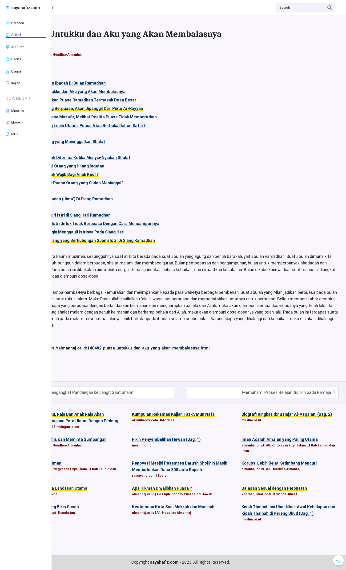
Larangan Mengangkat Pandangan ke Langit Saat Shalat (81, 392)
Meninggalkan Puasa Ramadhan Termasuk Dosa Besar (84, 100)
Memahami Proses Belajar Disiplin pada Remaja (287, 392)
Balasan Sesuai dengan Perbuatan (274, 488)
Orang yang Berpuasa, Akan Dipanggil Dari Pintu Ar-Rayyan (87, 108)
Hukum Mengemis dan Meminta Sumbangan (65, 439)
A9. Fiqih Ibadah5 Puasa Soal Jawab (184, 494)
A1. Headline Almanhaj (64, 54)
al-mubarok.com (145, 420)
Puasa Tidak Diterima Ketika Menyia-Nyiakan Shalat (81, 157)
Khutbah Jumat (285, 494)
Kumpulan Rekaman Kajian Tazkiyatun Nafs (173, 414)
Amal (54, 494)
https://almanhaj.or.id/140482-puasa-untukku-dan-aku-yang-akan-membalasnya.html (127, 348)
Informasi (167, 420)
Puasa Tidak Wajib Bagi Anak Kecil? (65, 174)
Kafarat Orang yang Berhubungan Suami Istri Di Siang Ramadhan (93, 240)
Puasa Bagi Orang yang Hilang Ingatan (68, 166)
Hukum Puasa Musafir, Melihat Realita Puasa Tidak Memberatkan (94, 117)
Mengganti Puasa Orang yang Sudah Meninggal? (78, 183)
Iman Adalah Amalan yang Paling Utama (279, 439)
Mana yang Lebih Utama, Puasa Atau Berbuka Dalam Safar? (88, 125)
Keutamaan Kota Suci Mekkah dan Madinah (173, 506)
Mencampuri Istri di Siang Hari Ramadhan (71, 215)
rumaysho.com (143, 475)
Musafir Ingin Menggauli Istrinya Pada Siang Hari (78, 232)
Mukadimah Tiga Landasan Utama (55, 488)
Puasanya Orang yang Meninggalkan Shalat (64, 141)
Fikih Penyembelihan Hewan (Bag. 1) (166, 439)
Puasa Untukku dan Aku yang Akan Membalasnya (78, 91)
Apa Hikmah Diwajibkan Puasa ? (162, 488)
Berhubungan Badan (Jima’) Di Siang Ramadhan (68, 199)
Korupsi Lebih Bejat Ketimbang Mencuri (279, 463)
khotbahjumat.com (256, 494)
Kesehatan (66, 513)
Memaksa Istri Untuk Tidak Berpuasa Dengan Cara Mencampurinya (95, 223)
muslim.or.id (251, 420)
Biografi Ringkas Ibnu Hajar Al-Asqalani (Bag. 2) (286, 414)
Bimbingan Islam (66, 427)
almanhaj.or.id (252, 445)
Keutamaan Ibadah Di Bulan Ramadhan (69, 83)
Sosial (162, 475)
